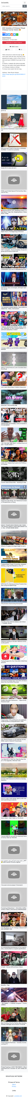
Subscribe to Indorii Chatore (14, 42)
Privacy (14, 1086)
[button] (24, 6)
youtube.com (18, 1096)
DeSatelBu (5, 3)
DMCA (14, 1084)
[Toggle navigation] (25, 2)
